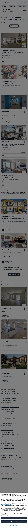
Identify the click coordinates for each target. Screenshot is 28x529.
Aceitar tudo (14, 518)
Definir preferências (14, 525)
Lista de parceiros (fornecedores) (6, 515)
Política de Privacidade (6, 504)
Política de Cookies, (19, 503)
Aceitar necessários (14, 521)
